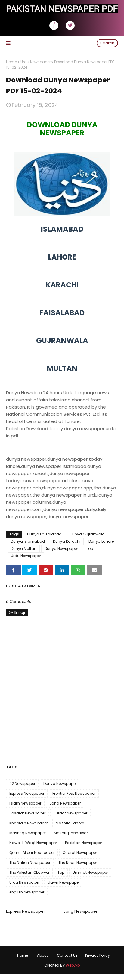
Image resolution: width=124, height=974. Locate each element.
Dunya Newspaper (61, 548)
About (42, 955)
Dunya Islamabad (28, 541)
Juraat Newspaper (70, 813)
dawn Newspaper (64, 882)
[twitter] (70, 25)
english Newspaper (26, 892)
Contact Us (67, 955)
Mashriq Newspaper (27, 832)
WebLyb (73, 965)
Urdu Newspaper (35, 61)
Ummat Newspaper (90, 872)
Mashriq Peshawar (71, 832)
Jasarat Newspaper (27, 813)
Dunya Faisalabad (44, 534)
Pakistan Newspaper (83, 842)
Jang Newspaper (65, 803)
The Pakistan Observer (29, 872)
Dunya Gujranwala (87, 534)
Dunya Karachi (66, 541)
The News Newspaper (77, 862)
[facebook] (53, 25)
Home (11, 61)
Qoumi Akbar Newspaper (31, 852)
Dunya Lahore (101, 541)
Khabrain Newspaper (28, 823)
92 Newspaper (22, 783)
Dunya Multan (23, 548)
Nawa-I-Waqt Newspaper (33, 842)
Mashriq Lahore (70, 823)
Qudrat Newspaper (80, 852)
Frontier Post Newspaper (73, 793)
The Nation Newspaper (29, 862)
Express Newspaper (26, 793)
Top (89, 548)
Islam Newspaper (25, 803)
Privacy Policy (97, 955)
